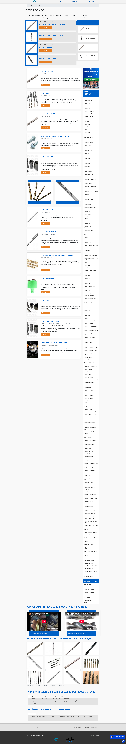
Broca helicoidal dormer (89, 357)
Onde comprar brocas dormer (89, 363)
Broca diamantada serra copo (91, 191)
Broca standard (87, 448)
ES (35, 696)
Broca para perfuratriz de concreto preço (90, 441)
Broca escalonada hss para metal (90, 521)
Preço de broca (87, 250)
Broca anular (87, 189)
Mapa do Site (94, 727)
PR (42, 696)
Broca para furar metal (89, 419)
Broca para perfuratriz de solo (90, 428)
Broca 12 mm (87, 124)
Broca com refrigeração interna (89, 507)
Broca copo (86, 194)
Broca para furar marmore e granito (91, 464)
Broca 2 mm (87, 103)
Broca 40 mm (87, 163)
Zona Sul (52, 714)
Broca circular (87, 278)
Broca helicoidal (88, 183)
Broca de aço (87, 166)
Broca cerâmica (87, 211)
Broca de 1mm (87, 268)
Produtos (74, 1)
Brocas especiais (88, 573)
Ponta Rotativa (87, 597)
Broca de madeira (88, 100)
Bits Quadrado (87, 600)
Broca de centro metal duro (90, 485)
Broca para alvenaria (89, 417)
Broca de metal (87, 204)
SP (39, 696)
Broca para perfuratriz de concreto (90, 432)
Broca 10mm (87, 475)
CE (58, 696)
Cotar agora (45, 27)
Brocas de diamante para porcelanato (90, 208)
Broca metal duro (88, 242)
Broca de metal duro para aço (91, 491)
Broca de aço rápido (89, 142)
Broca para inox (88, 409)
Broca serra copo (88, 171)
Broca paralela (87, 535)
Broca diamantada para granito (89, 401)
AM (67, 696)
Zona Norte (39, 714)
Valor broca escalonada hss (90, 558)
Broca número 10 (88, 113)
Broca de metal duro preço (90, 513)
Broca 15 (86, 129)
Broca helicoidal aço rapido (90, 571)
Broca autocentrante (89, 395)
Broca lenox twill (88, 369)
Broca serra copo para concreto (89, 286)
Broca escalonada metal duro (91, 525)
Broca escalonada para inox (90, 532)
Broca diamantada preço (90, 422)
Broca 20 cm (87, 153)
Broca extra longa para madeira (89, 333)
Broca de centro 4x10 (89, 482)
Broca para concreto (89, 116)
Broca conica (87, 161)
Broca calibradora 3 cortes (90, 504)
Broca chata (87, 127)
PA (70, 696)
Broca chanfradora (88, 454)
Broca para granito (88, 393)
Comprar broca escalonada (90, 537)
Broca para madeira (89, 111)
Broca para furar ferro (89, 470)
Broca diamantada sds (89, 460)
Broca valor (86, 202)
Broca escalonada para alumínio (89, 528)
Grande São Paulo (66, 714)
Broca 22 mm (87, 307)
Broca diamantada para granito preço (89, 445)
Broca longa (87, 262)
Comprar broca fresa (89, 467)
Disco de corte (87, 584)
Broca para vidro (88, 156)
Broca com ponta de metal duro (90, 478)
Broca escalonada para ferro (91, 412)
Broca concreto (87, 177)
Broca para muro (88, 119)
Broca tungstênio (88, 387)
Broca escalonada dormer (90, 345)
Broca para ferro (88, 106)
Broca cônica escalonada (90, 270)
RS (48, 696)
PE (52, 696)
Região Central (32, 714)
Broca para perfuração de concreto (90, 233)
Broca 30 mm (87, 313)
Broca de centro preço (89, 510)
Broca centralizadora (89, 398)
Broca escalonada (88, 374)
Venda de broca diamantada (90, 255)
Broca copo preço (88, 221)
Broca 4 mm (87, 108)
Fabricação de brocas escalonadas (89, 554)
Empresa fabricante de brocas (89, 547)
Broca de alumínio (88, 174)
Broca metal (87, 237)
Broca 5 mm (87, 290)
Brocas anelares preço (89, 451)
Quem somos (92, 1)
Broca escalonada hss (89, 518)
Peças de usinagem (88, 576)
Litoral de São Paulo (76, 714)
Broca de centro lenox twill (90, 366)
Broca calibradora (88, 501)
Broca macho (87, 223)
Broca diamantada (88, 372)
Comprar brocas (88, 302)
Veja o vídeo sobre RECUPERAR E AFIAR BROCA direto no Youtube (78, 633)
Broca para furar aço (89, 473)
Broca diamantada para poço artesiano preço (91, 259)
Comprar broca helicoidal (90, 321)
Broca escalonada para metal (91, 414)
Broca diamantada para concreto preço (89, 436)
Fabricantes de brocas (89, 137)
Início (75, 727)
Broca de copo (87, 98)
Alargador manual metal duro (91, 566)
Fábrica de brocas (88, 273)
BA (55, 696)
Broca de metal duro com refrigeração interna (90, 488)
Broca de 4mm (87, 169)
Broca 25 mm (87, 158)
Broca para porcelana (89, 295)
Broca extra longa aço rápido (91, 330)
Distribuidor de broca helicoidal (89, 540)
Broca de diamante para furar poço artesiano (90, 180)
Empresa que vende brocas (90, 551)
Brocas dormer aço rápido (90, 340)
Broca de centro (88, 140)
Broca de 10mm (87, 283)
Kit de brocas (87, 134)
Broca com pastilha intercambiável (88, 457)
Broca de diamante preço (90, 186)
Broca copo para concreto (90, 253)
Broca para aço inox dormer (91, 337)
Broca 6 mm (87, 315)
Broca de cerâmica (88, 150)
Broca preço (87, 265)
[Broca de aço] (31, 25)
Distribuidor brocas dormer (90, 360)
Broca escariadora (88, 377)
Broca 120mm (87, 145)
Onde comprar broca (89, 248)
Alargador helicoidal (89, 560)
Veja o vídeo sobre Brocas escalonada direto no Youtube (39, 633)
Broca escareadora (88, 390)
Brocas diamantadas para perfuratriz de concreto (90, 299)
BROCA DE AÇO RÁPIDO (89, 595)
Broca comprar (87, 214)
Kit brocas (86, 121)
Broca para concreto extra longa (90, 326)
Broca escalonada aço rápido (91, 516)
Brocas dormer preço (89, 342)
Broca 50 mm (87, 132)
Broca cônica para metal (90, 293)
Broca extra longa (88, 323)
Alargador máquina (88, 568)
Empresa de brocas (88, 544)
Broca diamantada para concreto (89, 217)
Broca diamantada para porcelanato (89, 405)
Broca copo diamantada (89, 281)
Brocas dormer (87, 318)
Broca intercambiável (89, 425)
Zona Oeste (46, 714)
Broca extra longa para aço (90, 350)
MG (32, 696)
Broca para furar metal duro (91, 498)
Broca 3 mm (87, 310)
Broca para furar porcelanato (91, 379)
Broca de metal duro (89, 230)
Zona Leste (59, 714)
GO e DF (63, 696)
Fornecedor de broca (89, 240)
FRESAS (85, 603)
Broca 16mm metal (88, 148)
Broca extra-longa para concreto (89, 353)
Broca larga (87, 197)
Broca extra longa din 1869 (90, 347)
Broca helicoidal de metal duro (90, 495)
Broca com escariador (89, 382)
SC (45, 696)
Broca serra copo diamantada (91, 245)
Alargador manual (88, 563)
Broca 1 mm (87, 275)
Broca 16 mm (87, 305)
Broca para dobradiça (89, 385)
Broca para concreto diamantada (89, 227)
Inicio (59, 1)
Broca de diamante (88, 199)
